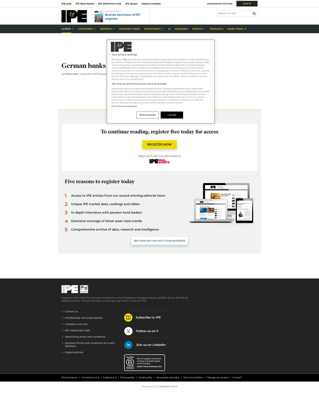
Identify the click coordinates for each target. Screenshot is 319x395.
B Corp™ (237, 377)
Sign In (247, 3)
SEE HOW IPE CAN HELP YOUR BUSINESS (159, 240)
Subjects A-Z (109, 377)
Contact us (71, 311)
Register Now (159, 144)
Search (254, 13)
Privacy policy (127, 377)
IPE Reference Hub (109, 3)
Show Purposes (147, 115)
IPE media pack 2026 (77, 330)
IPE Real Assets (84, 3)
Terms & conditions (193, 377)
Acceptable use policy (167, 377)
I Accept (171, 115)
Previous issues (69, 377)
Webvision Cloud (168, 386)
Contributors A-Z (90, 377)
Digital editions (74, 352)
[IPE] (74, 21)
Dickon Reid (71, 74)
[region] (161, 82)
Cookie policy (145, 377)
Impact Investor (151, 3)
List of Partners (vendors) (124, 106)
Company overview (76, 324)
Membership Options (220, 3)
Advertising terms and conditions (85, 336)
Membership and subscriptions (84, 317)
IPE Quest (131, 3)
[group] (236, 29)
